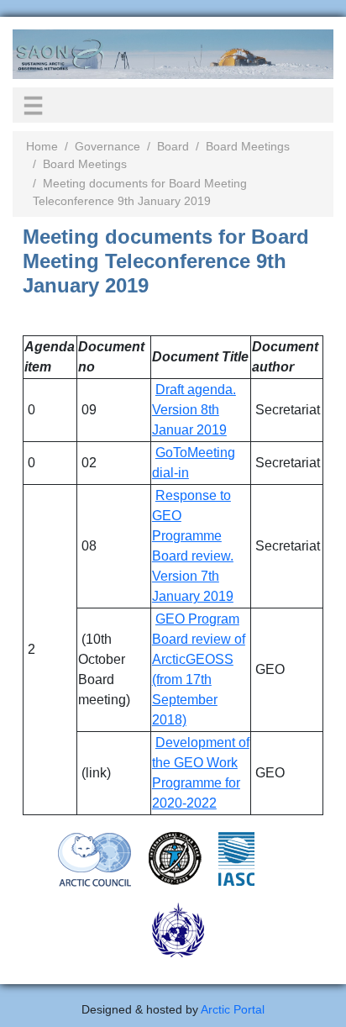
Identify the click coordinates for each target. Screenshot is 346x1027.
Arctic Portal (233, 1009)
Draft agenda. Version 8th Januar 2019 (194, 409)
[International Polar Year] (175, 858)
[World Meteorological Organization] (178, 929)
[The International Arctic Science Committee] (236, 858)
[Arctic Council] (95, 859)
